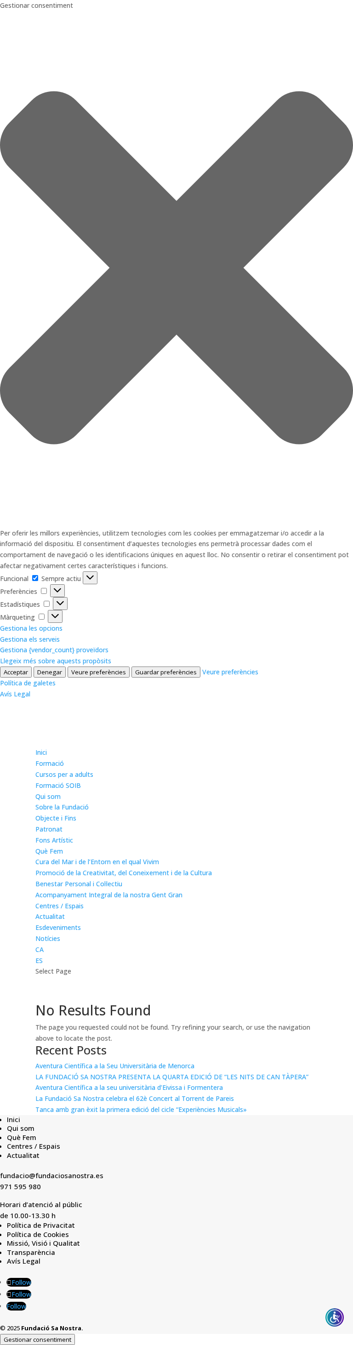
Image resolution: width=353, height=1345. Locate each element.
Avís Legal (15, 694)
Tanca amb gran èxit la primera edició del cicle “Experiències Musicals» (141, 1109)
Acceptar (16, 672)
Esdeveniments (58, 927)
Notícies (47, 938)
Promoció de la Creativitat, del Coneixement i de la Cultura (123, 872)
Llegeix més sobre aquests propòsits (55, 660)
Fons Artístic (54, 840)
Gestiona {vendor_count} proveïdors (54, 649)
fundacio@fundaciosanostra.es (51, 1175)
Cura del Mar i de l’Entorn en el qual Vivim (97, 861)
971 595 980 (20, 1186)
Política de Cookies (38, 1234)
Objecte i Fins (55, 818)
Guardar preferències (166, 672)
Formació (49, 763)
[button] (176, 269)
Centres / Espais (59, 905)
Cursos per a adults (64, 774)
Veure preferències (98, 672)
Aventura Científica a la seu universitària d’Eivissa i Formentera (129, 1087)
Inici (41, 752)
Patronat (49, 829)
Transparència (31, 1252)
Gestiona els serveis (30, 639)
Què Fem (49, 851)
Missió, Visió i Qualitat (43, 1243)
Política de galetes (28, 682)
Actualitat (50, 916)
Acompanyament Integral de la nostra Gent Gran (108, 894)
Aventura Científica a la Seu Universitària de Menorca (114, 1065)
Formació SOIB (58, 785)
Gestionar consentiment (37, 1339)
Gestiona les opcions (31, 628)
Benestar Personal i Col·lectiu (78, 883)
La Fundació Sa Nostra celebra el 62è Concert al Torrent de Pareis (134, 1098)
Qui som (48, 796)
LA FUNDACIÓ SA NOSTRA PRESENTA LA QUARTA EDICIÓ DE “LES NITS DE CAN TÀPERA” (171, 1076)
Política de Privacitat (41, 1225)
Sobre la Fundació (62, 807)
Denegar (49, 672)
